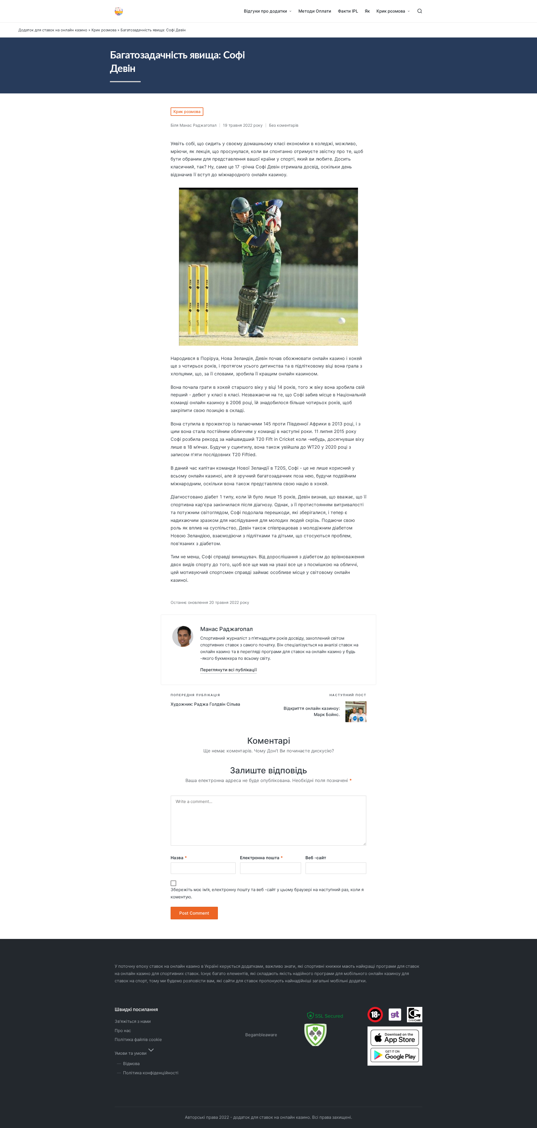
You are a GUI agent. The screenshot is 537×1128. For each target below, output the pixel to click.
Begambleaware (261, 1034)
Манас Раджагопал (226, 629)
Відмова (131, 1063)
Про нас (123, 1030)
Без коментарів (283, 125)
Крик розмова (103, 30)
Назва (179, 857)
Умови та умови (131, 1053)
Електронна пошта (261, 857)
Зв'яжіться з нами (133, 1021)
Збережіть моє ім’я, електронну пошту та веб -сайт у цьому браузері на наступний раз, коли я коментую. (267, 893)
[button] (228, 669)
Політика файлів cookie (138, 1039)
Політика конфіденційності (150, 1072)
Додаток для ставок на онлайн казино (52, 30)
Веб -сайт (315, 857)
